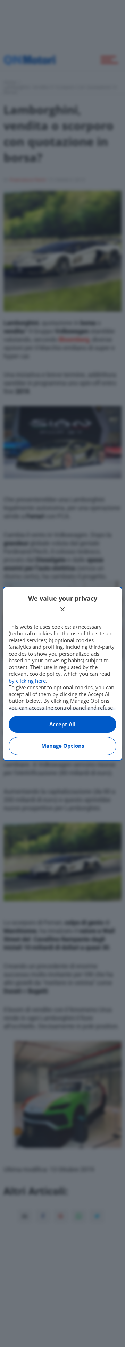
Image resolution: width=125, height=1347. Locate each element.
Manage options (62, 745)
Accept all (62, 724)
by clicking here (27, 680)
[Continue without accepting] (62, 609)
